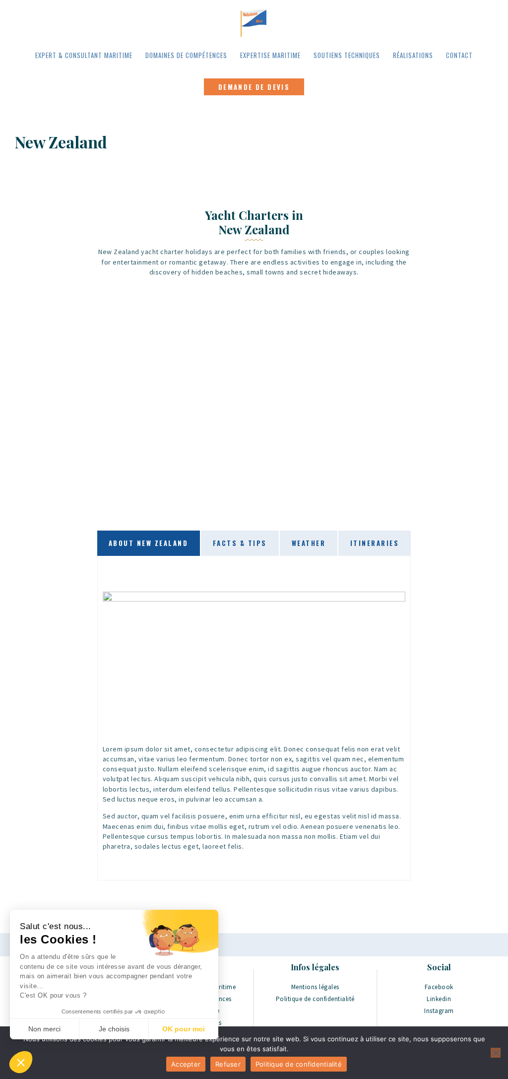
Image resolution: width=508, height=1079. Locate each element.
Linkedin (439, 999)
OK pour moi (183, 1029)
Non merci (44, 1029)
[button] (21, 1062)
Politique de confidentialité (315, 999)
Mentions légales (315, 987)
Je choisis (114, 1029)
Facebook (439, 987)
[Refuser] (496, 1053)
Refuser (228, 1064)
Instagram (439, 1011)
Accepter (185, 1064)
